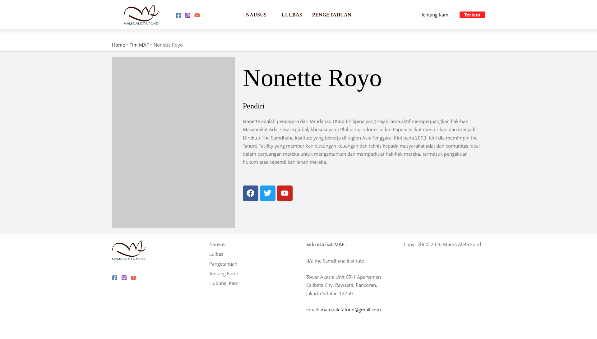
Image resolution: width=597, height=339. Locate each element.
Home (118, 45)
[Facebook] (178, 15)
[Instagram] (188, 15)
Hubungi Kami (224, 283)
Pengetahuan (331, 14)
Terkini (472, 14)
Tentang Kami (435, 14)
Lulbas (292, 14)
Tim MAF (139, 45)
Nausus (256, 14)
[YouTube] (197, 15)
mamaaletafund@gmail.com (351, 309)
